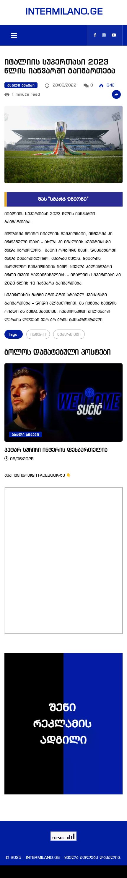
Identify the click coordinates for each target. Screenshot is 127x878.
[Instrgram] (104, 35)
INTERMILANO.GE (63, 11)
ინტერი (38, 334)
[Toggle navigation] (13, 35)
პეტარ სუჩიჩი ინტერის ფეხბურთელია (56, 449)
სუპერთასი (69, 334)
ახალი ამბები (21, 85)
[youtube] (114, 35)
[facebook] (95, 35)
